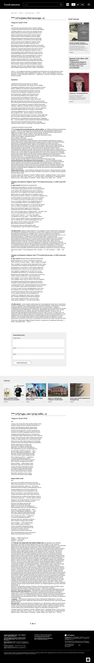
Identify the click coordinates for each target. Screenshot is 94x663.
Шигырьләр (29, 13)
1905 (38, 13)
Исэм (14, 348)
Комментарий (16, 338)
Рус (78, 4)
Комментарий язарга (22, 362)
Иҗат (21, 13)
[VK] (67, 4)
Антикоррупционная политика (42, 636)
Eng (82, 4)
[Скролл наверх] (88, 660)
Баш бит (14, 13)
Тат (73, 4)
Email (14, 354)
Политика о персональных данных (43, 634)
